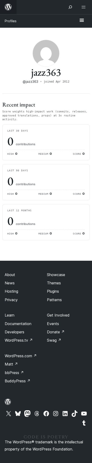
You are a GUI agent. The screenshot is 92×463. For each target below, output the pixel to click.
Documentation (18, 323)
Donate (56, 332)
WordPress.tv (19, 340)
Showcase (56, 274)
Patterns (54, 299)
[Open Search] (70, 7)
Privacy (11, 299)
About (10, 274)
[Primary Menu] (81, 20)
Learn (9, 315)
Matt (11, 364)
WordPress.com (21, 355)
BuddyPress (17, 381)
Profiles (11, 21)
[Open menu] (84, 7)
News (10, 283)
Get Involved (58, 315)
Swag (54, 340)
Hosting (11, 291)
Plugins (53, 291)
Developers (14, 332)
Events (53, 323)
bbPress (14, 372)
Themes (54, 283)
